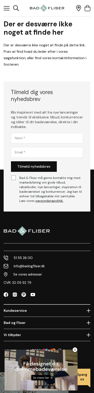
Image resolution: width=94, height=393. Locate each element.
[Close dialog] (75, 349)
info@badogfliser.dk (29, 266)
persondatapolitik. (49, 201)
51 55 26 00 (23, 258)
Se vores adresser (27, 274)
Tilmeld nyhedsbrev (33, 166)
